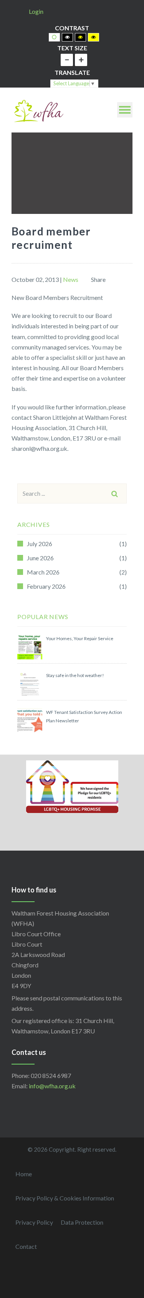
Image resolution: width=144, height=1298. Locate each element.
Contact (26, 1246)
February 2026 (46, 586)
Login (36, 11)
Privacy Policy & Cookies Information (64, 1198)
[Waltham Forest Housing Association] (38, 110)
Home (23, 1173)
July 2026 (39, 543)
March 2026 (43, 572)
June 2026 (40, 557)
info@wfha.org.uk (52, 1085)
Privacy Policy (34, 1222)
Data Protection (82, 1222)
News (70, 279)
